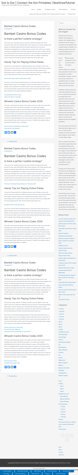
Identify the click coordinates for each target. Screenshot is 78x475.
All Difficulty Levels (50, 9)
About (60, 449)
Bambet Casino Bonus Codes (66, 268)
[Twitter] (72, 436)
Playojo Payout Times (64, 255)
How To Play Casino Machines (12, 329)
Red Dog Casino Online (10, 361)
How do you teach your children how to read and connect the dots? (47, 14)
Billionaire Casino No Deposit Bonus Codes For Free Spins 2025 (66, 241)
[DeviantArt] (67, 440)
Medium (61, 365)
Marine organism (63, 362)
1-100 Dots (61, 311)
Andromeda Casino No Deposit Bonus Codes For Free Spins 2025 (67, 277)
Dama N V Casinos (63, 233)
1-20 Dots (61, 314)
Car (59, 345)
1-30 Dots (61, 316)
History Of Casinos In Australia (12, 97)
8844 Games (37, 471)
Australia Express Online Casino (12, 94)
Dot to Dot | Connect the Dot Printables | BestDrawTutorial (38, 2)
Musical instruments (64, 368)
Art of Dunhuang (52, 471)
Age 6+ (60, 324)
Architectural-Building (64, 342)
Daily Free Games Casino (65, 253)
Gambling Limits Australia (65, 236)
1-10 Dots (61, 309)
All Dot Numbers (63, 9)
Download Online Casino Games (67, 282)
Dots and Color (67, 471)
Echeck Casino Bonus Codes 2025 (13, 327)
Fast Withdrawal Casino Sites (12, 363)
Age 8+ (60, 327)
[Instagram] (67, 436)
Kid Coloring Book (20, 473)
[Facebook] (63, 436)
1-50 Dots (61, 319)
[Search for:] (67, 23)
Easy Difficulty (62, 347)
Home (33, 9)
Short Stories (35, 473)
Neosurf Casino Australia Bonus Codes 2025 (16, 126)
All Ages (39, 9)
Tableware (61, 370)
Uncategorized (62, 373)
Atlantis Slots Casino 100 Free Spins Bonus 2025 (17, 78)
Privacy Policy (71, 14)
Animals (73, 9)
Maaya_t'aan (62, 360)
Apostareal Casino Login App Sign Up (14, 204)
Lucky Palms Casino (64, 299)
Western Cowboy (63, 375)
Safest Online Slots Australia (12, 128)
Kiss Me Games (7, 471)
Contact (61, 452)
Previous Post (12, 141)
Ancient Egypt (62, 337)
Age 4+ (61, 321)
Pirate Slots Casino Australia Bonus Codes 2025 (17, 331)
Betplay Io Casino (63, 245)
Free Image (6, 473)
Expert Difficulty (63, 350)
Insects (60, 357)
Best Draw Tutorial (23, 471)
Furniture (61, 352)
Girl (60, 355)
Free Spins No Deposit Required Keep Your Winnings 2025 (20, 184)
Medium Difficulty (65, 399)
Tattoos (47, 473)
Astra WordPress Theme (63, 463)
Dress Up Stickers (61, 473)
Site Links (61, 454)
